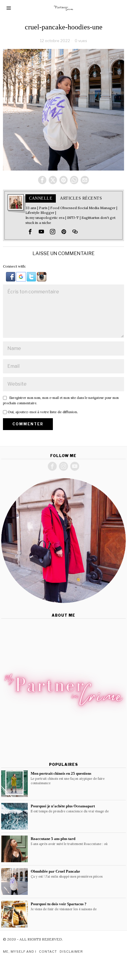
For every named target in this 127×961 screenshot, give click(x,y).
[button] (11, 276)
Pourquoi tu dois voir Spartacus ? (59, 904)
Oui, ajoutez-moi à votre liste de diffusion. (42, 412)
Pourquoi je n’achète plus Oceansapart (63, 806)
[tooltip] (42, 180)
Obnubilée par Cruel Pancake (55, 871)
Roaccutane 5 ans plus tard (53, 838)
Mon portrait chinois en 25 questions (61, 773)
